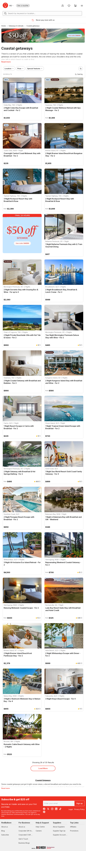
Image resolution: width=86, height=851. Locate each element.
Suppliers (57, 823)
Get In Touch (23, 839)
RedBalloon (6, 823)
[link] (22, 233)
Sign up (79, 803)
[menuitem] (62, 5)
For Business (24, 823)
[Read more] (34, 20)
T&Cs (13, 812)
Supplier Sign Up (59, 831)
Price (19, 68)
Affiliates (73, 827)
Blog (3, 831)
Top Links (74, 823)
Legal (71, 809)
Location (8, 68)
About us (4, 827)
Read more (6, 62)
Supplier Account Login (61, 835)
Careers (39, 831)
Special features (33, 68)
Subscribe (5, 835)
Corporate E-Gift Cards (27, 835)
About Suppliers (59, 827)
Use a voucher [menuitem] (23, 6)
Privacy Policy (22, 812)
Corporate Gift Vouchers (28, 831)
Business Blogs (24, 843)
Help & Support (42, 823)
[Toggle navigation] (81, 5)
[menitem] (69, 5)
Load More (43, 768)
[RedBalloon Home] (5, 5)
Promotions (74, 831)
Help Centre (40, 827)
